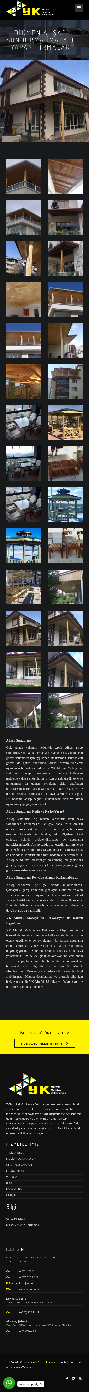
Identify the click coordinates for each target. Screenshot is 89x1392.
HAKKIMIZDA (14, 1189)
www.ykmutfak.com (30, 1289)
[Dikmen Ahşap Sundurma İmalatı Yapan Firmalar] (23, 176)
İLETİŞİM (11, 1195)
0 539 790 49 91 (28, 1331)
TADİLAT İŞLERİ (15, 1152)
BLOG (9, 1183)
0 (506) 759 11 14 (29, 1312)
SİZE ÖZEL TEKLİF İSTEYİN (41, 1043)
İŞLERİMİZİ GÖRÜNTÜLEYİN (41, 1033)
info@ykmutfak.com (31, 1283)
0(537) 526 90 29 (28, 1277)
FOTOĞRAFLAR (15, 1171)
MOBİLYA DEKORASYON (20, 1158)
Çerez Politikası (15, 1218)
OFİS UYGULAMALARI (19, 1165)
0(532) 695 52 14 (28, 1271)
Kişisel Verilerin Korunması (23, 1225)
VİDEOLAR (12, 1177)
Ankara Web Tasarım (19, 1367)
